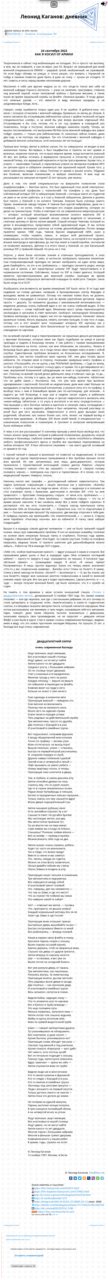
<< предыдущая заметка (11, 42)
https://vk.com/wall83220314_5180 (53, 1208)
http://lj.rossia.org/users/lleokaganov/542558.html (62, 1195)
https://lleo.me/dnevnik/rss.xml (55, 1211)
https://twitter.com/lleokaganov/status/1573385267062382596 (69, 1205)
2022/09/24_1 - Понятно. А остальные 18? (32, 34)
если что (54, 1214)
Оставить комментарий (28, 1255)
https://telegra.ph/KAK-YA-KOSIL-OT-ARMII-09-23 (61, 1201)
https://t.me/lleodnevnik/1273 (50, 1198)
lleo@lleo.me (96, 1172)
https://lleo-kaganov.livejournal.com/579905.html (61, 1191)
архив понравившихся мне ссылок (18, 1240)
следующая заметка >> (97, 42)
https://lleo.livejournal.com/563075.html (56, 1188)
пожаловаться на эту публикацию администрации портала (30, 1235)
